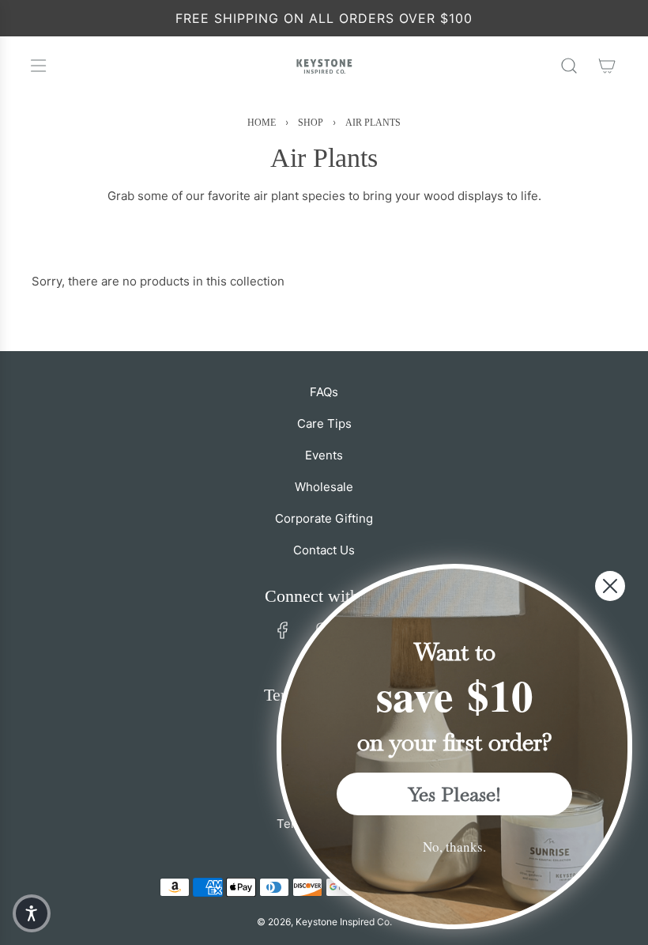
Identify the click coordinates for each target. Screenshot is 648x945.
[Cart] (607, 66)
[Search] (569, 66)
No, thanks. (454, 846)
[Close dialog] (610, 586)
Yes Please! (455, 794)
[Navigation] (38, 66)
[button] (32, 913)
